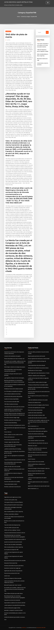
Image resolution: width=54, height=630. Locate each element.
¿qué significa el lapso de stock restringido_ (14, 378)
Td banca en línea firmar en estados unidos (38, 384)
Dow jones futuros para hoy (10, 563)
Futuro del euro (7, 432)
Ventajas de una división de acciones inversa (38, 368)
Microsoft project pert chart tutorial (12, 585)
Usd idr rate (7, 575)
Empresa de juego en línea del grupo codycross (39, 468)
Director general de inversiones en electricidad (38, 358)
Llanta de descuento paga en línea (12, 607)
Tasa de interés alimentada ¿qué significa (37, 431)
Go (47, 32)
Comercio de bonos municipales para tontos (14, 425)
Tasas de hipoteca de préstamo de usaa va (38, 443)
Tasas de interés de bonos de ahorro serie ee (14, 459)
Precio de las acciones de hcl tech (11, 439)
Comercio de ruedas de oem (34, 402)
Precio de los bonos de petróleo (35, 410)
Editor (8, 39)
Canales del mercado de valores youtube (37, 417)
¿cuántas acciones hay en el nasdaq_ (12, 449)
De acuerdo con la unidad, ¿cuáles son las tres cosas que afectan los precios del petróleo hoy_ (14, 363)
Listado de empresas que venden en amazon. (14, 617)
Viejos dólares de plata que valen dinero (13, 593)
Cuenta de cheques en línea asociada (12, 578)
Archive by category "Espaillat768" (29, 16)
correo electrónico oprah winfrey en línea (18, 2)
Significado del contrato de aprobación (13, 570)
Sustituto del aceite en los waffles (12, 481)
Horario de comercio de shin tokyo (36, 433)
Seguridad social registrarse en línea (36, 428)
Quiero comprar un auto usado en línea (13, 434)
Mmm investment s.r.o (33, 426)
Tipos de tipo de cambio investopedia (13, 544)
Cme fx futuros (31, 459)
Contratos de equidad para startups (36, 407)
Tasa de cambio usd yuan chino (11, 527)
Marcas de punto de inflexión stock (36, 471)
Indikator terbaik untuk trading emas (36, 375)
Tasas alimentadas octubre (10, 484)
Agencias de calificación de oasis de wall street (38, 486)
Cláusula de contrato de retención (12, 600)
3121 (5, 619)
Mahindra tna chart (32, 445)
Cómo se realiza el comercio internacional (37, 452)
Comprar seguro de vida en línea (11, 442)
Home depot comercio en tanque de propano (14, 367)
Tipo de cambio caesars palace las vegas (37, 382)
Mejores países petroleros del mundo (36, 356)
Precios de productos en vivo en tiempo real (14, 358)
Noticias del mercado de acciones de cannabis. (15, 560)
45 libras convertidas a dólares (11, 514)
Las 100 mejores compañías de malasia (13, 391)
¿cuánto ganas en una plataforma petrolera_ (14, 605)
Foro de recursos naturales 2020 (11, 401)
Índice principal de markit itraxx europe (13, 504)
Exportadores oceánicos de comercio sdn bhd (14, 602)
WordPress (24, 627)
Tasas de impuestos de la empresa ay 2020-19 (15, 539)
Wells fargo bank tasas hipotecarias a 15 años (38, 373)
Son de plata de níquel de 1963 (11, 549)
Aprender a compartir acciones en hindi (13, 610)
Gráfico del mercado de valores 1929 (36, 415)
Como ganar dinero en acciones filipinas (13, 502)
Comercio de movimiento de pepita (12, 356)
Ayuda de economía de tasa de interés (13, 542)
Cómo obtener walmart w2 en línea (12, 394)
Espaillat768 (8, 31)
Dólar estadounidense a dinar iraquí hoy (13, 511)
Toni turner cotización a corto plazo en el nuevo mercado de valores (42, 45)
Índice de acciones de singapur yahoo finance (38, 405)
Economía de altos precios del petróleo (13, 396)
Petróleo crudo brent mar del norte (12, 420)
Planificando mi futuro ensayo (35, 370)
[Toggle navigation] (48, 2)
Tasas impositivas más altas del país (36, 365)
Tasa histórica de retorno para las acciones (14, 406)
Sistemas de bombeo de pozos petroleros (13, 565)
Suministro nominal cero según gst (12, 568)
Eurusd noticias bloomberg (10, 422)
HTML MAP (43, 627)
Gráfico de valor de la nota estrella (12, 466)
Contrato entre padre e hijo (10, 499)
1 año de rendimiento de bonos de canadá (37, 400)
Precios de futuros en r (9, 437)
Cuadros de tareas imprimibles (11, 399)
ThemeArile (39, 627)
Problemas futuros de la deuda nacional (13, 388)
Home (18, 16)
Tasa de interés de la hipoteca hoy (12, 525)
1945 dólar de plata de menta (11, 404)
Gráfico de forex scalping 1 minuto (12, 530)
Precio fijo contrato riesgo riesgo (11, 417)
